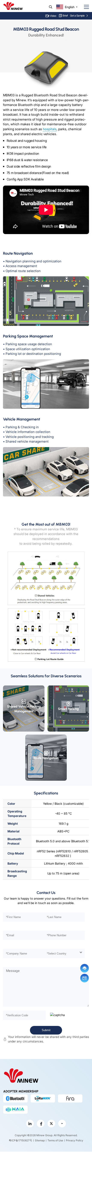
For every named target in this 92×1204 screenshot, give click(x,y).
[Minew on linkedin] (30, 1123)
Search (50, 7)
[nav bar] (84, 7)
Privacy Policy (74, 1140)
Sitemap (40, 1140)
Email (84, 978)
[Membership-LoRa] (43, 1098)
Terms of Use (55, 1140)
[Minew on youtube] (62, 1123)
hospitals (49, 129)
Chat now (84, 968)
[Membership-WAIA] (15, 1110)
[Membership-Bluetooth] (15, 1098)
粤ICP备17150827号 (20, 1140)
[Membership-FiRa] (70, 1098)
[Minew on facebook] (41, 1123)
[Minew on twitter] (51, 1123)
